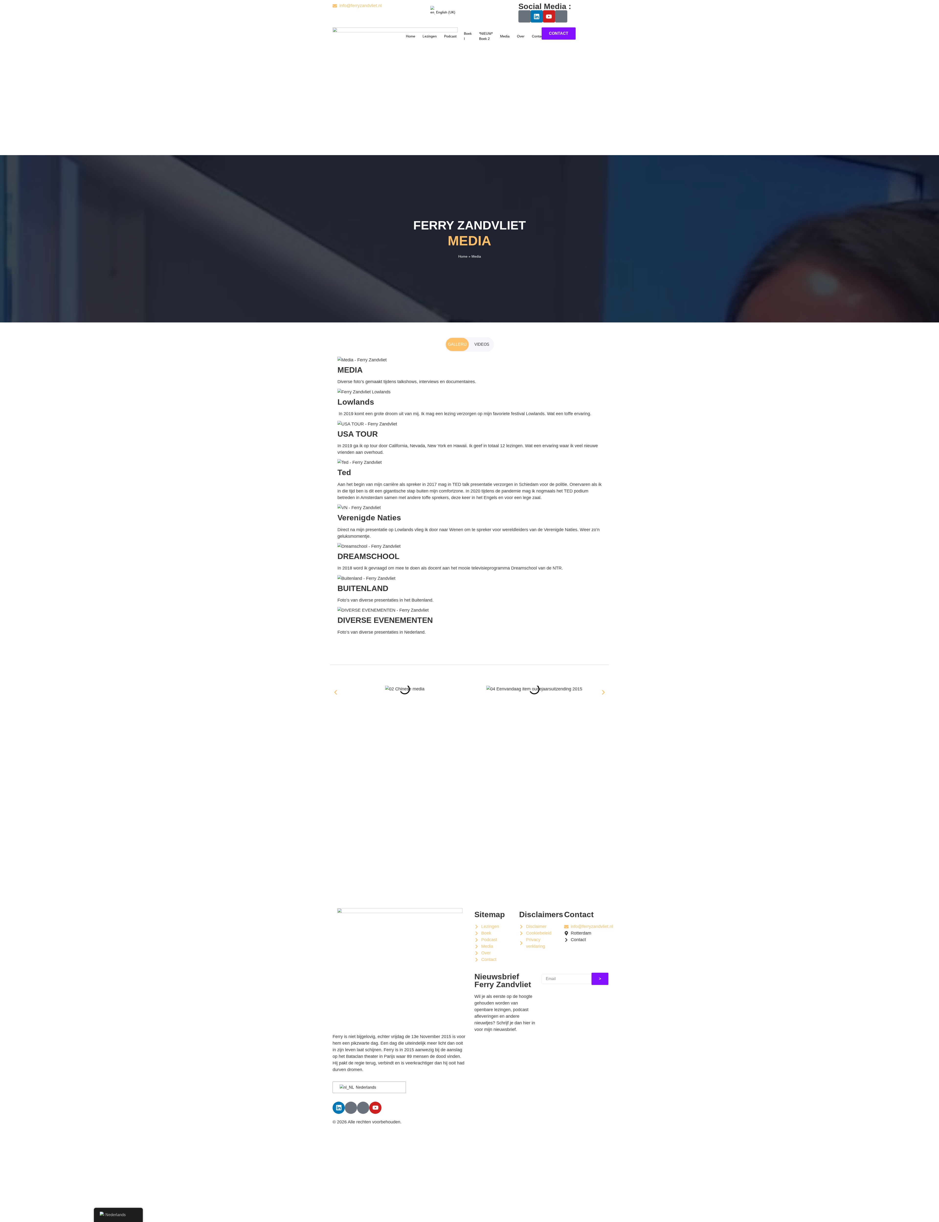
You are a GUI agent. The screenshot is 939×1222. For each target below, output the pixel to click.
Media (505, 36)
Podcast (450, 36)
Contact (538, 36)
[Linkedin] (537, 16)
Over (521, 36)
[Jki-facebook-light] (524, 16)
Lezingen (430, 36)
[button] (336, 692)
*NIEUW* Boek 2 (486, 36)
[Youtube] (549, 16)
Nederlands (365, 1087)
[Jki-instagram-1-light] (561, 16)
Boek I (468, 36)
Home (410, 36)
